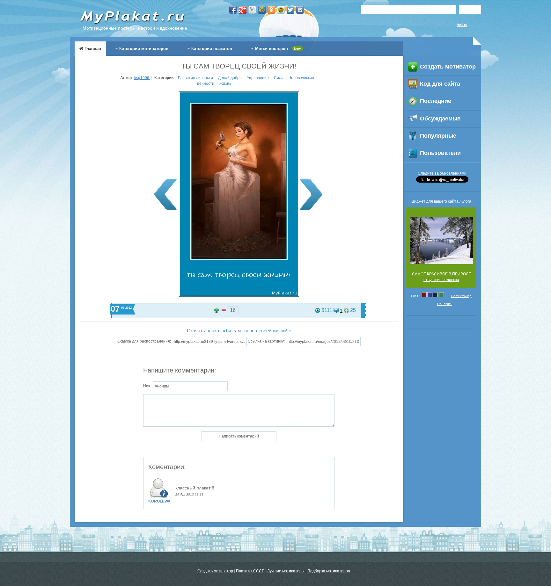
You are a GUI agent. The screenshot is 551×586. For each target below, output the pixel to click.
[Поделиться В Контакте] (300, 10)
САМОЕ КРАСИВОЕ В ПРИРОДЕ (441, 274)
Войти (462, 25)
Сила (279, 78)
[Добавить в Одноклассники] (271, 10)
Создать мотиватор (215, 571)
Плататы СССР (250, 571)
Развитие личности (196, 78)
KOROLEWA (159, 501)
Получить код (461, 296)
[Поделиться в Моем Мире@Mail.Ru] (262, 10)
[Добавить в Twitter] (290, 10)
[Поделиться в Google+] (242, 10)
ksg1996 (142, 78)
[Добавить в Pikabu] (281, 10)
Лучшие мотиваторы (286, 571)
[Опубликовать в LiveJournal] (252, 10)
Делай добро (230, 78)
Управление (258, 78)
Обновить (444, 304)
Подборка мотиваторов (328, 571)
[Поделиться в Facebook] (233, 10)
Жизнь (225, 83)
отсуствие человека (441, 280)
